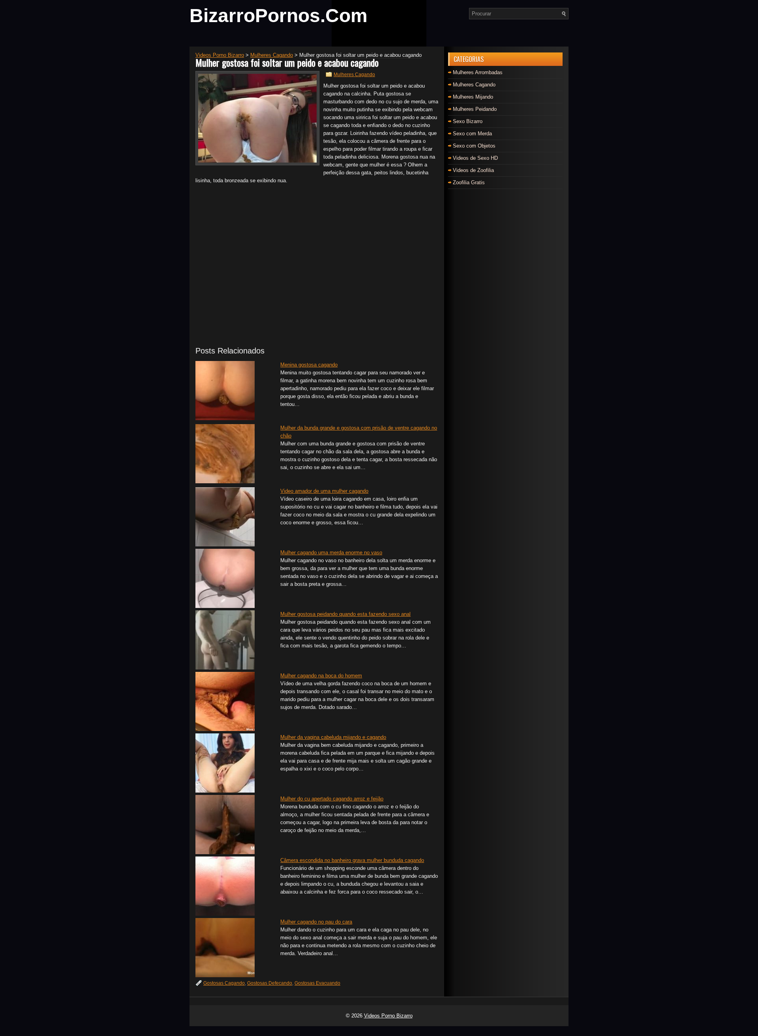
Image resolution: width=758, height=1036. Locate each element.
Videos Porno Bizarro (388, 1016)
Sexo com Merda (472, 134)
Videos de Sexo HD (475, 158)
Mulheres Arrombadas (478, 72)
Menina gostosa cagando (309, 365)
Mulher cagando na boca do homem (321, 676)
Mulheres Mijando (473, 97)
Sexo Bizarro (467, 121)
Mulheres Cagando (354, 74)
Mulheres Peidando (475, 109)
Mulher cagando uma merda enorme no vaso (331, 552)
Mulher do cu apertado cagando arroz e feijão (331, 799)
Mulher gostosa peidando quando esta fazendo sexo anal (345, 614)
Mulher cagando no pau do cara (316, 922)
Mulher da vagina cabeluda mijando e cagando (333, 737)
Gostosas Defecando (269, 983)
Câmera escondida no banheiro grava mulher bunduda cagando (352, 860)
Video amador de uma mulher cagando (324, 491)
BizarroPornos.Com (279, 15)
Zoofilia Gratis (469, 182)
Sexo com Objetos (474, 146)
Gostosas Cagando (224, 983)
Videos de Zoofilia (473, 170)
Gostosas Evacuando (317, 983)
